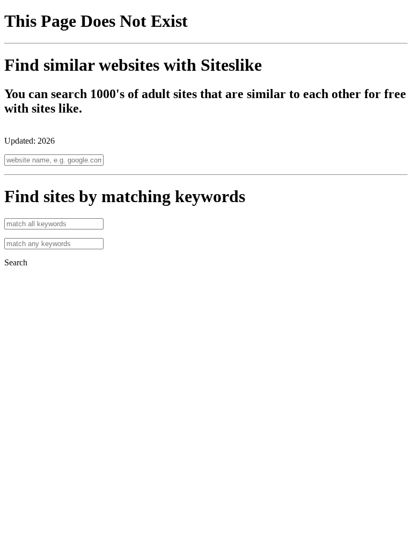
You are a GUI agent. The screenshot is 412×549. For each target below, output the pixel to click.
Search (15, 262)
